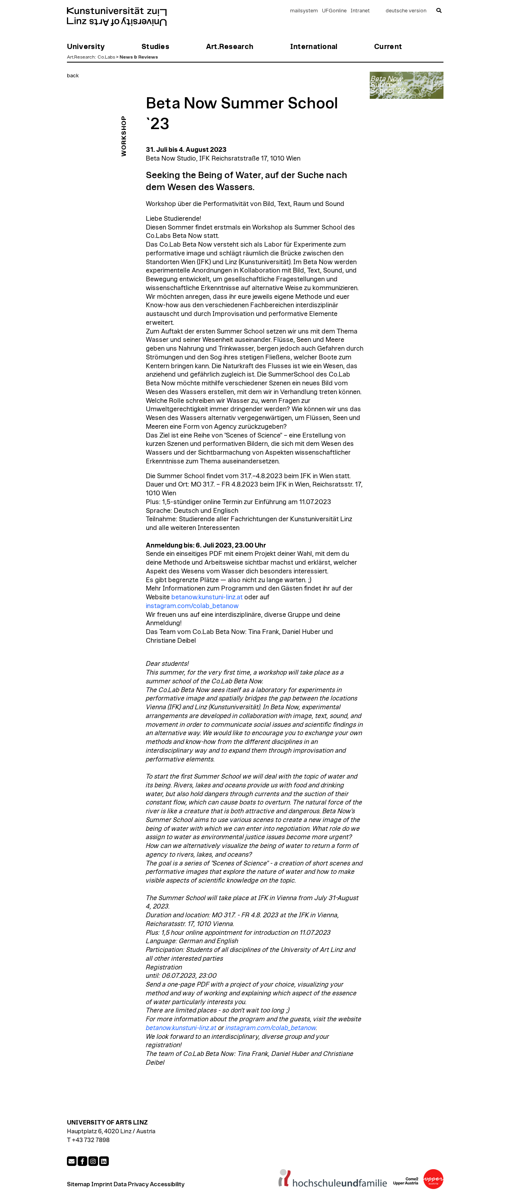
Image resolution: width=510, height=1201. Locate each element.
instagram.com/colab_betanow (192, 606)
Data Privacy (131, 1184)
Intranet (360, 11)
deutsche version (406, 11)
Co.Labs (106, 57)
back (73, 75)
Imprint (101, 1184)
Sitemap (78, 1184)
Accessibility (167, 1184)
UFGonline (334, 11)
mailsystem (304, 11)
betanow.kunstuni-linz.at (207, 597)
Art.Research (81, 57)
